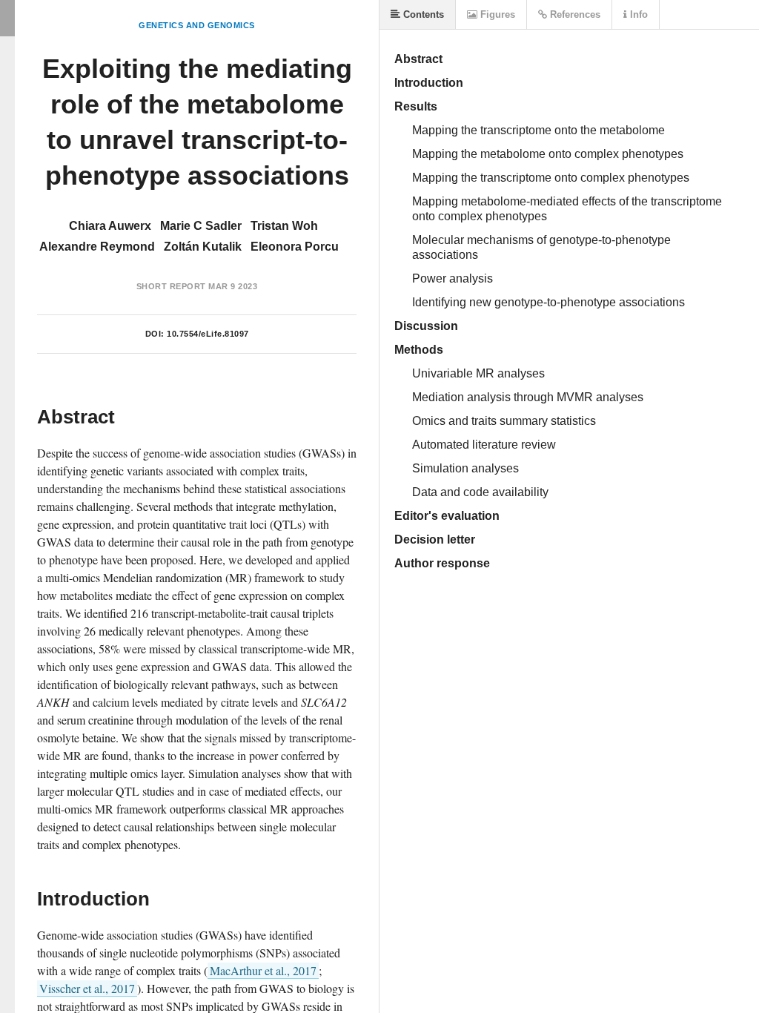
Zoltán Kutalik (203, 246)
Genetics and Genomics (197, 25)
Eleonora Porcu (295, 246)
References (573, 14)
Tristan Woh (284, 226)
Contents (422, 14)
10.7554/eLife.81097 (208, 333)
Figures (496, 14)
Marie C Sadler (201, 226)
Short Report (171, 286)
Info (637, 14)
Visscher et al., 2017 (87, 988)
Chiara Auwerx (110, 226)
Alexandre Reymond (97, 246)
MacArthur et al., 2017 (263, 970)
